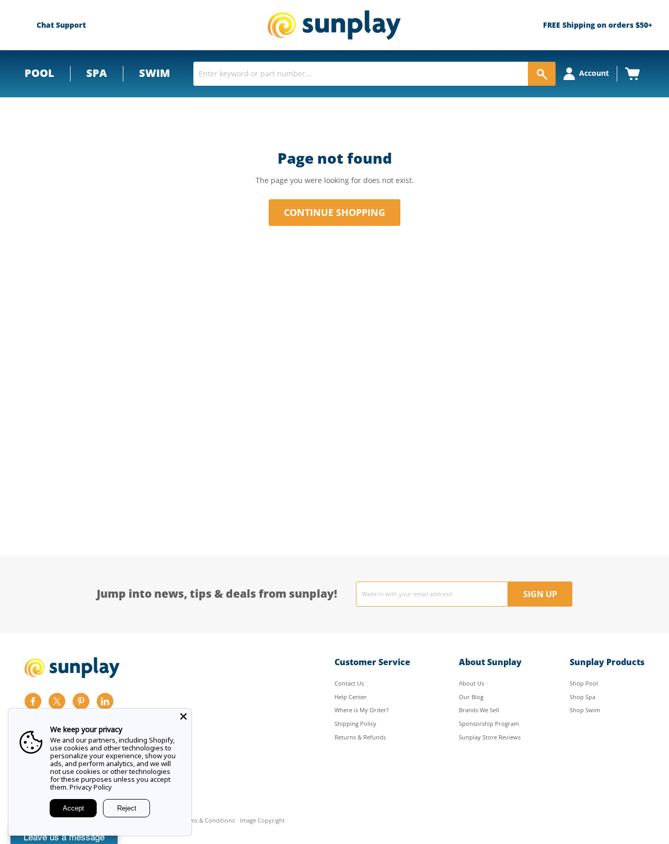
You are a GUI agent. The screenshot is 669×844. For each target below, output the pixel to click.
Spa (96, 73)
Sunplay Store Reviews (490, 737)
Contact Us (349, 683)
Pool (39, 73)
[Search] (542, 74)
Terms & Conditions (208, 820)
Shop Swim (585, 710)
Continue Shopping (334, 212)
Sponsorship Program (489, 723)
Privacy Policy (91, 787)
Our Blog (471, 697)
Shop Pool (584, 683)
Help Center (350, 697)
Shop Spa (582, 697)
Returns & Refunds (360, 737)
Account (594, 73)
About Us (471, 683)
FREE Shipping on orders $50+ (597, 25)
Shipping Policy (355, 723)
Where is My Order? (361, 710)
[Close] (183, 716)
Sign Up (540, 594)
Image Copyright (262, 820)
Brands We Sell (479, 710)
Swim (154, 73)
